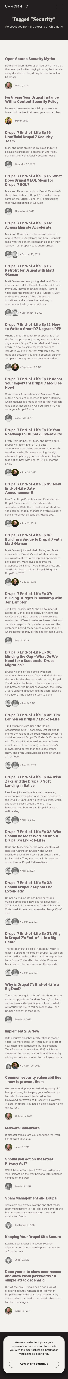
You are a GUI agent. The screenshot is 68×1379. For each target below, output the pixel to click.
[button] (59, 6)
